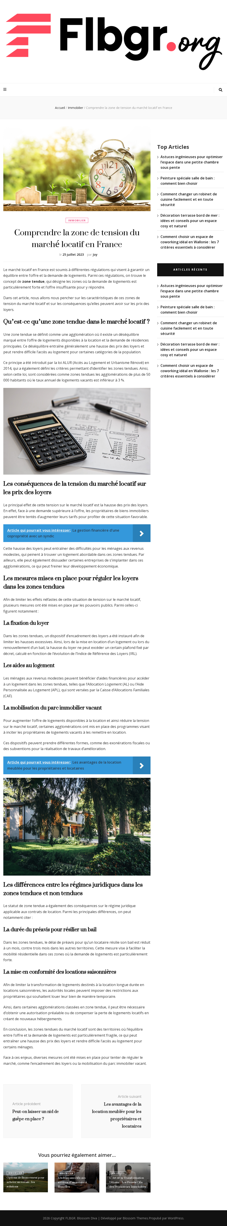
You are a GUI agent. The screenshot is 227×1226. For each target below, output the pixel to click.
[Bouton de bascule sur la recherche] (220, 90)
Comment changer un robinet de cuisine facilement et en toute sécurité (188, 199)
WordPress (176, 1218)
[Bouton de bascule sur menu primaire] (5, 89)
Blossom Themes (135, 1218)
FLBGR (70, 1218)
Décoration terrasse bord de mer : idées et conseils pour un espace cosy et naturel (189, 220)
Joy (95, 254)
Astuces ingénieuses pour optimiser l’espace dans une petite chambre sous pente (191, 162)
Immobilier (77, 220)
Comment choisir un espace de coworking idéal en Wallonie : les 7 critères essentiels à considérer (189, 242)
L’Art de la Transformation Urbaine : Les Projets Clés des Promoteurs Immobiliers (127, 1182)
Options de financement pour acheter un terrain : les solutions (25, 1182)
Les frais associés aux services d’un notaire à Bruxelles (72, 1182)
